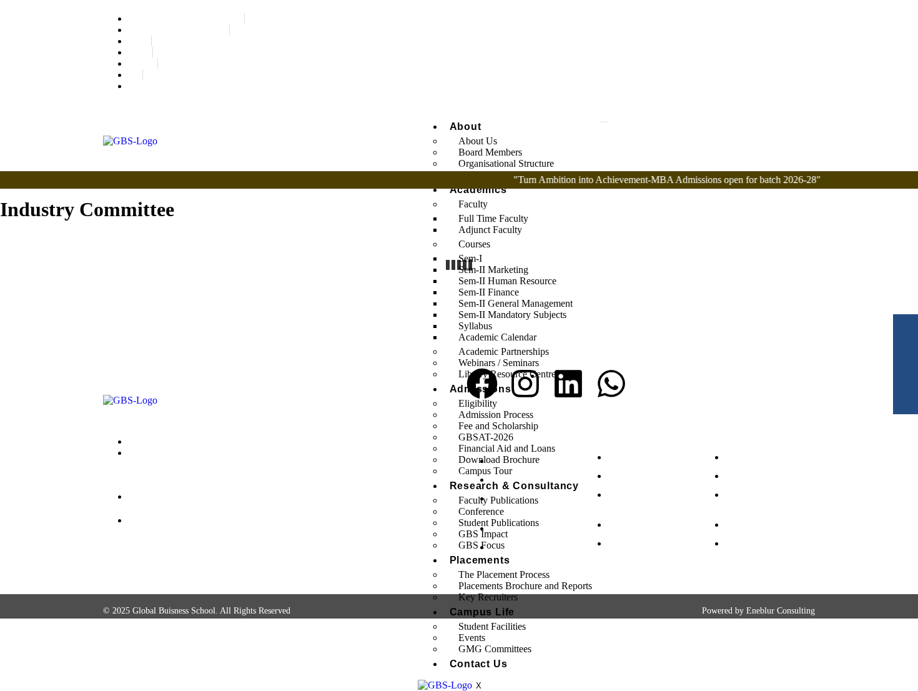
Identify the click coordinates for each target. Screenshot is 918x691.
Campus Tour (485, 470)
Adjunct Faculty (490, 229)
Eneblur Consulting (780, 610)
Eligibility (477, 403)
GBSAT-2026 (485, 437)
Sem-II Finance (488, 292)
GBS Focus (481, 545)
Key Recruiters (488, 597)
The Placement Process (504, 574)
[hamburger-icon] (604, 121)
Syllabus (475, 326)
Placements (480, 560)
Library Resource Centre (507, 374)
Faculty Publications (498, 500)
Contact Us (479, 664)
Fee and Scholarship (498, 425)
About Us (477, 141)
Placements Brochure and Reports (525, 585)
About (465, 126)
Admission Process (495, 414)
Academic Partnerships (503, 351)
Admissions (480, 389)
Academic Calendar (497, 337)
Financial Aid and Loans (506, 448)
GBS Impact (483, 534)
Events (471, 637)
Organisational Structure (506, 163)
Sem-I (470, 258)
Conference (481, 511)
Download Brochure (499, 459)
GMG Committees (494, 649)
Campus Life (482, 612)
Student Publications (498, 522)
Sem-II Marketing (493, 269)
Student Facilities (492, 626)
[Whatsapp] (611, 383)
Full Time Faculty (493, 218)
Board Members (490, 152)
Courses (474, 244)
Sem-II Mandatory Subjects (512, 314)
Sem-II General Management (515, 303)
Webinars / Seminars (498, 362)
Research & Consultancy (515, 485)
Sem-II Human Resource (507, 281)
